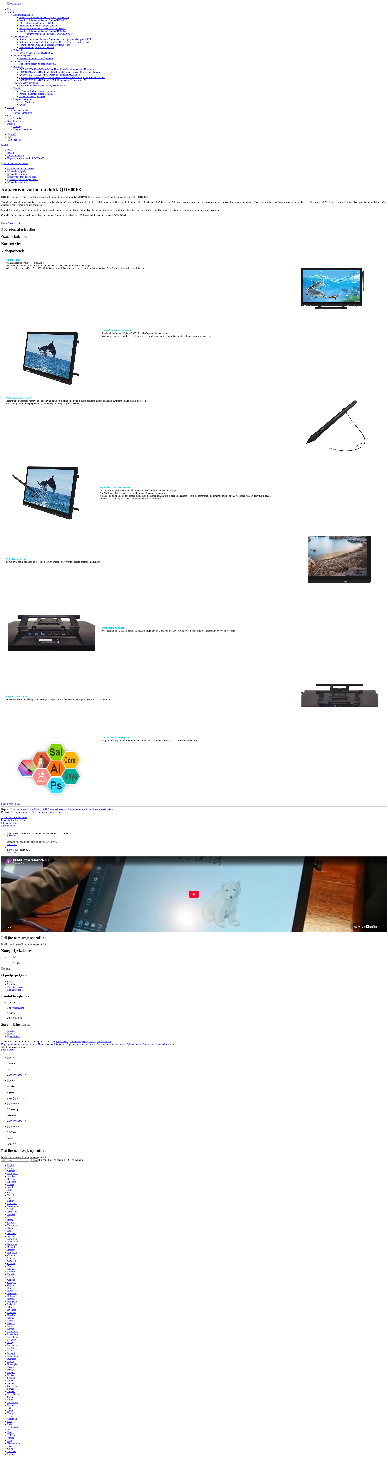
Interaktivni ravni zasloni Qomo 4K (36, 58)
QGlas (22, 104)
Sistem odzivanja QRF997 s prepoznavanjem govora (44, 44)
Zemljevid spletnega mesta (82, 1041)
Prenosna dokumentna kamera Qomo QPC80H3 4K (44, 17)
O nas (10, 115)
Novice (10, 107)
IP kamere (18, 66)
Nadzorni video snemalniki (26, 83)
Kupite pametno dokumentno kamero (19, 1044)
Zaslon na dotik (8, 825)
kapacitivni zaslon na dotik (14, 820)
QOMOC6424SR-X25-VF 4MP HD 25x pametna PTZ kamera (49, 74)
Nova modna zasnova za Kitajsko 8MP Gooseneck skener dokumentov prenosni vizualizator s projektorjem (61, 809)
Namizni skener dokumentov (51, 1044)
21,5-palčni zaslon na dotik (14, 817)
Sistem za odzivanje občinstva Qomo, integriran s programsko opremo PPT (55, 39)
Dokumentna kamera (23, 14)
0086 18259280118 (16, 1075)
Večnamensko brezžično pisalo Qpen (37, 91)
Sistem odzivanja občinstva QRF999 (36, 47)
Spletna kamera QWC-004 (32, 96)
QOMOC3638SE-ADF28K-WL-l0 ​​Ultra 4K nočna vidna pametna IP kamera (56, 69)
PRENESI (12, 836)
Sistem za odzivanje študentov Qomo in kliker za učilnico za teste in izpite (54, 42)
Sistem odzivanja (21, 36)
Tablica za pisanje (21, 61)
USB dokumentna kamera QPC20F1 (37, 23)
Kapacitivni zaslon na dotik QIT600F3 (37, 64)
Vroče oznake (104, 1041)
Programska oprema (22, 99)
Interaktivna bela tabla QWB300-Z (36, 53)
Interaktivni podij (9, 823)
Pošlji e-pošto (7, 1049)
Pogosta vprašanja (16, 987)
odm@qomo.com (15, 1007)
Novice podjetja (20, 110)
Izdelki (10, 12)
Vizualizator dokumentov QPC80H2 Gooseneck (42, 28)
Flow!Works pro (27, 102)
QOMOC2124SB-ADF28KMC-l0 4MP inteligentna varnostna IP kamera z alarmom (59, 72)
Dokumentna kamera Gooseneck (158, 1044)
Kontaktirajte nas (15, 121)
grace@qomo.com (16, 1098)
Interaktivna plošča (22, 55)
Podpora (11, 123)
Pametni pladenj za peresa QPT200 (36, 93)
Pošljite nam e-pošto (10, 804)
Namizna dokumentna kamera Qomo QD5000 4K (43, 31)
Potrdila (17, 118)
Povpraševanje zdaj (10, 223)
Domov (11, 9)
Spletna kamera (134, 1044)
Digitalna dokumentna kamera (81, 1044)
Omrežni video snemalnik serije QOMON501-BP (43, 85)
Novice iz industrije (22, 113)
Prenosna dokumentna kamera (111, 1044)
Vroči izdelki (62, 1041)
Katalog (17, 126)
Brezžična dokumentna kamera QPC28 (38, 25)
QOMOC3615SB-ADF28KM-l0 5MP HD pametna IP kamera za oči (52, 80)
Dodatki (17, 88)
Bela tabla (18, 50)
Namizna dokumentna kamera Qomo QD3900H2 (43, 20)
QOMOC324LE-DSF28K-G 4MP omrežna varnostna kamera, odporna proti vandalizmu (62, 77)
